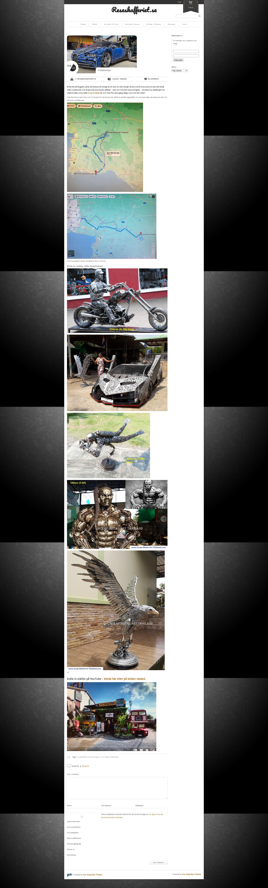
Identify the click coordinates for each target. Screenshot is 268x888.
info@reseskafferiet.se (86, 79)
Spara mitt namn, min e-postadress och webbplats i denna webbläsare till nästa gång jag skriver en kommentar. (74, 838)
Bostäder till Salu (111, 24)
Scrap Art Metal (93, 93)
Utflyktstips (114, 757)
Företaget (171, 24)
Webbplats (139, 806)
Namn (69, 806)
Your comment (72, 774)
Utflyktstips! (104, 70)
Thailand (123, 79)
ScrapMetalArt (82, 757)
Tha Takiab (105, 757)
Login (179, 2)
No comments (153, 79)
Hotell (94, 24)
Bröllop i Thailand (154, 24)
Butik (184, 24)
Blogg (83, 24)
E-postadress (106, 806)
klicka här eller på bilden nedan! (124, 678)
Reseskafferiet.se (134, 9)
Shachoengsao (94, 757)
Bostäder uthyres (132, 24)
